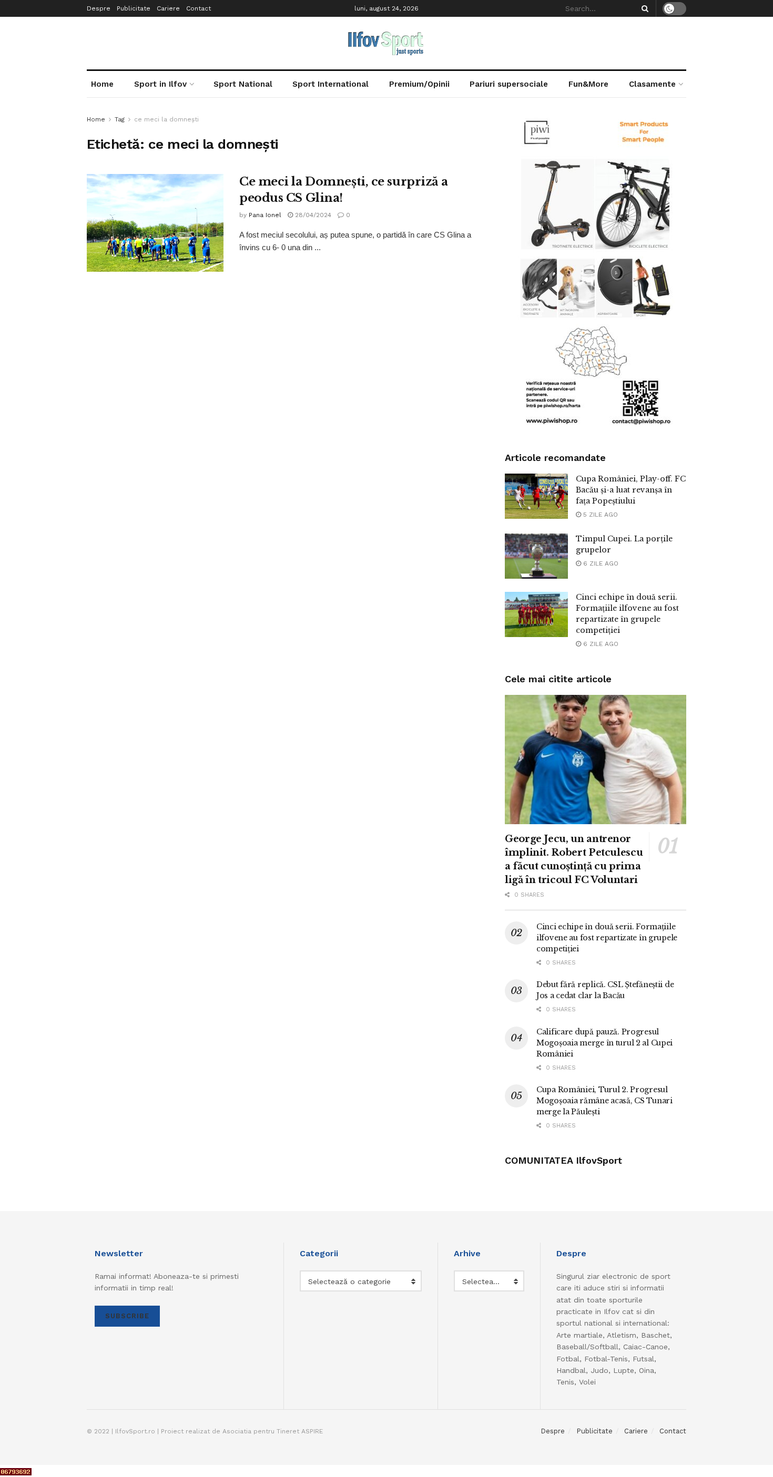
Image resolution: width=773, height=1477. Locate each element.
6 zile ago (599, 563)
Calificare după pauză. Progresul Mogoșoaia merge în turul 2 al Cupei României (604, 1043)
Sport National (242, 84)
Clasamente (652, 84)
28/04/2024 (312, 215)
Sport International (330, 84)
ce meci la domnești (166, 119)
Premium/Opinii (419, 84)
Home (102, 84)
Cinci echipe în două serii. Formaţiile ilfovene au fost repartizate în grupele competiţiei (606, 937)
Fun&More (588, 84)
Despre (98, 8)
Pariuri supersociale (509, 84)
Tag (120, 119)
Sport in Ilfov (160, 84)
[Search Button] (643, 8)
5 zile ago (599, 514)
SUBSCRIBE (127, 1316)
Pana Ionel (265, 215)
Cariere (168, 8)
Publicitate (133, 8)
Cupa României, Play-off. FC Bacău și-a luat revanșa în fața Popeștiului (631, 490)
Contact (198, 8)
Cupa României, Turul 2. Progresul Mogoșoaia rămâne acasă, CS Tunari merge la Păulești (604, 1100)
